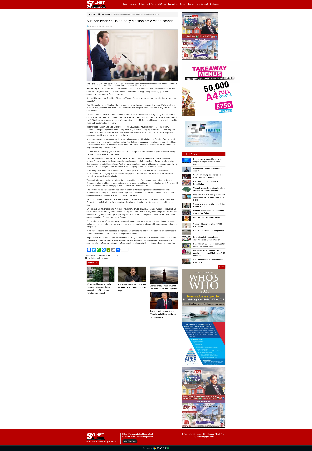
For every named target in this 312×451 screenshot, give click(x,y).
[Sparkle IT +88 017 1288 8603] (161, 448)
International (173, 4)
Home (124, 4)
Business (214, 4)
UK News (162, 4)
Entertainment (202, 4)
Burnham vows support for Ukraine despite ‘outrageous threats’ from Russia (207, 161)
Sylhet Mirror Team (130, 441)
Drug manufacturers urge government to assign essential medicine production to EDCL (209, 197)
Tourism (191, 4)
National (133, 4)
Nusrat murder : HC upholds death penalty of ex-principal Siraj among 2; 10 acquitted (209, 253)
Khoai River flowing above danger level (208, 231)
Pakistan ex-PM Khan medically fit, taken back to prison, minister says (132, 287)
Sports (182, 4)
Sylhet (141, 4)
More (222, 267)
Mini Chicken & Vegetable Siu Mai (206, 217)
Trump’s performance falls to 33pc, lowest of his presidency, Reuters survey (163, 314)
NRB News (151, 4)
